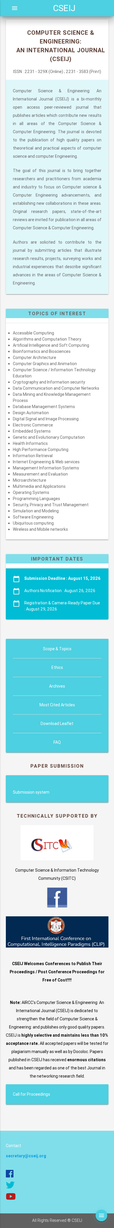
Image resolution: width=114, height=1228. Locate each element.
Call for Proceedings (31, 1094)
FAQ (57, 742)
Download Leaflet (57, 723)
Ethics (57, 667)
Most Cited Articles (57, 704)
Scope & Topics (57, 648)
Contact (13, 1145)
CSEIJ (64, 8)
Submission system (31, 792)
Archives (57, 686)
